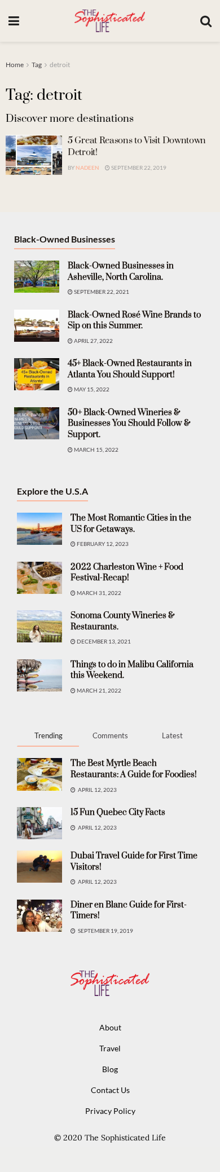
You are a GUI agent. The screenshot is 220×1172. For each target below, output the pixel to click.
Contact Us (110, 1090)
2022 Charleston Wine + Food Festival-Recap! (127, 573)
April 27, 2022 (93, 340)
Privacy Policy (110, 1111)
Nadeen (87, 167)
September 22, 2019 (138, 167)
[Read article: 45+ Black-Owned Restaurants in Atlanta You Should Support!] (36, 374)
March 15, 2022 (95, 449)
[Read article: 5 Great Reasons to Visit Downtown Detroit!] (34, 155)
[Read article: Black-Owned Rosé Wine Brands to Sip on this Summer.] (36, 326)
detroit (60, 64)
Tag (37, 64)
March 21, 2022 (98, 690)
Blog (110, 1069)
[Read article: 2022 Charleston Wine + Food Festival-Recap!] (39, 578)
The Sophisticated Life (125, 1138)
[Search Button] (206, 21)
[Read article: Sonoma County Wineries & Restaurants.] (39, 626)
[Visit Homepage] (109, 21)
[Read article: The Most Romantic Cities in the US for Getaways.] (39, 529)
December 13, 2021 (103, 641)
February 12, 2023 (102, 543)
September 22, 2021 (101, 291)
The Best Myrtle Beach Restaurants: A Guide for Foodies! (134, 769)
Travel (110, 1048)
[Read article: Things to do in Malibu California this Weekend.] (39, 675)
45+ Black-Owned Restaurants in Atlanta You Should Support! (130, 369)
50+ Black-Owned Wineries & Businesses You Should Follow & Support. (129, 423)
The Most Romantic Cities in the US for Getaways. (131, 524)
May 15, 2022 (91, 389)
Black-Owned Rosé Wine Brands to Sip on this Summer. (134, 321)
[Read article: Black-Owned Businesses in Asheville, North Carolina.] (36, 277)
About (110, 1027)
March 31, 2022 (98, 592)
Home (15, 64)
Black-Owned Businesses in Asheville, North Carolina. (121, 272)
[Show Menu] (13, 21)
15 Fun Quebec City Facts (118, 812)
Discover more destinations (70, 118)
